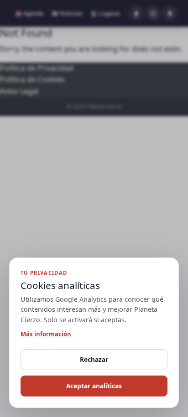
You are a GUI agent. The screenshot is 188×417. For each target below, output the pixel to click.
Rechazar (94, 359)
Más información (46, 334)
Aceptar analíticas (94, 385)
